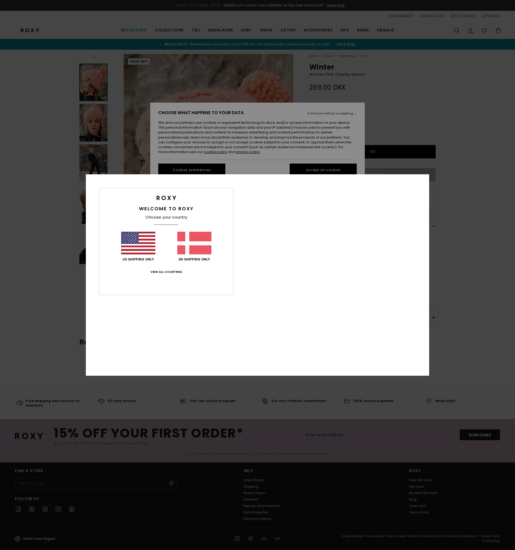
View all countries (166, 272)
